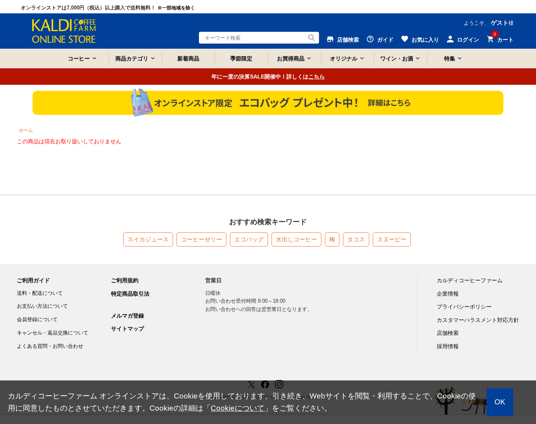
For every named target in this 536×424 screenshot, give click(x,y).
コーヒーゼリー (201, 239)
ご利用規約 (125, 280)
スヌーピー (392, 239)
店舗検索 (448, 333)
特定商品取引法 (130, 294)
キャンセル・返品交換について (52, 333)
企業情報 (448, 294)
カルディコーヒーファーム (470, 280)
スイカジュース (148, 239)
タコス (356, 239)
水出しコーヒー (296, 239)
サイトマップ (127, 328)
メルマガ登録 (127, 316)
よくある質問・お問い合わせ (50, 346)
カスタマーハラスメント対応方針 (478, 320)
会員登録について (37, 319)
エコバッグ (249, 239)
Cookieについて (237, 408)
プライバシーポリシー (464, 306)
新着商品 (188, 58)
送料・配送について (40, 293)
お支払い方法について (42, 306)
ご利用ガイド (33, 280)
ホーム (26, 130)
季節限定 (241, 58)
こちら (316, 76)
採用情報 (448, 346)
